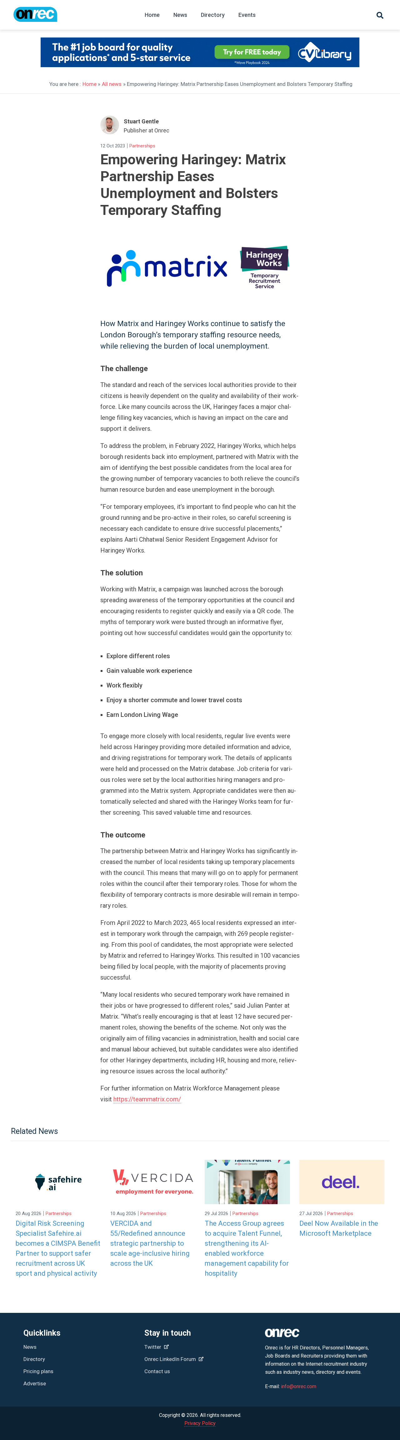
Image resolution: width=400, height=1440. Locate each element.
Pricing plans (38, 1371)
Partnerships (142, 146)
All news (112, 84)
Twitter (153, 1347)
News (180, 15)
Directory (213, 15)
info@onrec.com (298, 1386)
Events (247, 15)
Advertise (34, 1383)
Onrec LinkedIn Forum (170, 1359)
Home (152, 15)
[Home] (35, 17)
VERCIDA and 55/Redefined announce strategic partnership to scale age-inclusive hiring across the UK (150, 1243)
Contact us (157, 1371)
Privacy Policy (200, 1423)
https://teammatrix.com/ (147, 1099)
